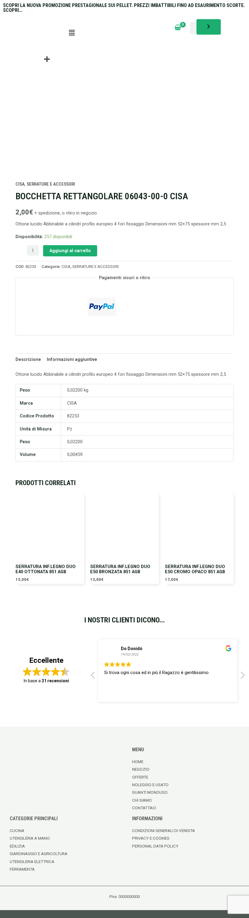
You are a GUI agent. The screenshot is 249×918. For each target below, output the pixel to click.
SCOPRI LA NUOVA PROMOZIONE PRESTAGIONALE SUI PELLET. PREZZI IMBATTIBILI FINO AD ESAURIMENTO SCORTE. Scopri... (124, 7)
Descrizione (28, 359)
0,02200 (75, 441)
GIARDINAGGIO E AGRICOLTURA (38, 853)
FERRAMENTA (22, 869)
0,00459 (75, 454)
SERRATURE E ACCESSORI (51, 184)
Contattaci (144, 807)
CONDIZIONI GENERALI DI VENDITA (163, 830)
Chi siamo (142, 800)
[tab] (28, 359)
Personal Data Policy (155, 846)
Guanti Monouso (150, 792)
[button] (72, 32)
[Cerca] (208, 27)
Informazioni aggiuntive (72, 359)
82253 (73, 416)
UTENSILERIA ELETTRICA (32, 861)
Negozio (140, 769)
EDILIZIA (17, 846)
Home (137, 761)
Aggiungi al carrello (70, 250)
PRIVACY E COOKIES (150, 838)
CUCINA (17, 830)
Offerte (140, 777)
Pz (69, 429)
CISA (20, 184)
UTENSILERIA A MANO (30, 838)
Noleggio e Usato (150, 784)
